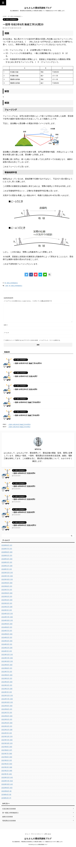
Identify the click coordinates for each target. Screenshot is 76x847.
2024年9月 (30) (6, 624)
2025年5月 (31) (6, 596)
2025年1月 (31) (6, 610)
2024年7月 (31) (6, 631)
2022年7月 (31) (6, 712)
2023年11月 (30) (7, 658)
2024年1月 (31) (6, 651)
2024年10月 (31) (7, 620)
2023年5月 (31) (6, 678)
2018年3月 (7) (6, 798)
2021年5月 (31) (6, 760)
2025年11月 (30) (7, 576)
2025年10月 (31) (7, 579)
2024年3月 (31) (6, 644)
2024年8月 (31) (6, 627)
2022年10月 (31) (7, 702)
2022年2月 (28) (6, 730)
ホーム (26, 834)
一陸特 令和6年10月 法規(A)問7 (25, 376)
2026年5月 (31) (6, 555)
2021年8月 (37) (6, 750)
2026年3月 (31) (6, 562)
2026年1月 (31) (6, 569)
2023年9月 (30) (6, 665)
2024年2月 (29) (6, 648)
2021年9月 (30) (6, 747)
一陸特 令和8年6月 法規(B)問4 (23, 473)
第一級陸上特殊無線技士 (11, 283)
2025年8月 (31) (6, 586)
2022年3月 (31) (6, 726)
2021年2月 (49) (6, 771)
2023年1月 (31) (6, 692)
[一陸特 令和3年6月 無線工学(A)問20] (40, 274)
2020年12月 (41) (7, 777)
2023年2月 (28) (6, 689)
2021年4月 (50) (6, 764)
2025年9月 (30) (6, 583)
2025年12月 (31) (7, 572)
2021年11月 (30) (7, 740)
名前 (6, 325)
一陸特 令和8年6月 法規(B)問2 (23, 499)
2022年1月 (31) (6, 733)
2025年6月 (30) (6, 593)
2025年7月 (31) (6, 590)
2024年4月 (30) (6, 641)
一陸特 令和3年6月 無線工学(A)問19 (19, 424)
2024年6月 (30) (6, 634)
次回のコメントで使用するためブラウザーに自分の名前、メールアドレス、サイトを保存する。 (33, 340)
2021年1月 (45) (6, 774)
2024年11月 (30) (7, 617)
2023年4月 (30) (6, 682)
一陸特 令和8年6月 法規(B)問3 (23, 486)
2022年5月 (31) (6, 719)
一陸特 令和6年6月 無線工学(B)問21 (27, 402)
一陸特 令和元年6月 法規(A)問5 (25, 389)
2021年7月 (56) (6, 753)
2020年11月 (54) (7, 781)
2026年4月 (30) (6, 559)
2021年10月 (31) (7, 743)
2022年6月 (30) (6, 716)
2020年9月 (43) (6, 788)
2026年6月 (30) (6, 552)
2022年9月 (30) (6, 706)
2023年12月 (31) (7, 654)
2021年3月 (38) (6, 767)
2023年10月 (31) (7, 661)
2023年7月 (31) (6, 671)
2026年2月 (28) (6, 566)
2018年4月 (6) (6, 794)
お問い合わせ (47, 834)
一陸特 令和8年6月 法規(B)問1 (23, 512)
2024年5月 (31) (6, 637)
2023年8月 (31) (6, 668)
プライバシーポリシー (36, 834)
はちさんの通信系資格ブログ (38, 8)
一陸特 (6, 285)
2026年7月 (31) (6, 549)
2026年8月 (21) (6, 545)
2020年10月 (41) (7, 784)
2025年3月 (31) (6, 603)
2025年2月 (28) (6, 607)
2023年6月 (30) (6, 675)
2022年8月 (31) (6, 709)
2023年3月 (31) (6, 685)
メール (6, 332)
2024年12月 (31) (7, 613)
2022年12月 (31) (7, 695)
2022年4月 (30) (6, 723)
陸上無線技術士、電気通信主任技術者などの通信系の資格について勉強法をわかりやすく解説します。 (38, 841)
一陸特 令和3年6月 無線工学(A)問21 (19, 427)
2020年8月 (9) (6, 791)
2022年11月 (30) (7, 699)
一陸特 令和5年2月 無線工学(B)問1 (26, 415)
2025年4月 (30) (6, 600)
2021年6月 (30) (6, 757)
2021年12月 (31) (7, 736)
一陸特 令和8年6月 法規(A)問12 (24, 525)
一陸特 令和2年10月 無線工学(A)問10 (27, 363)
